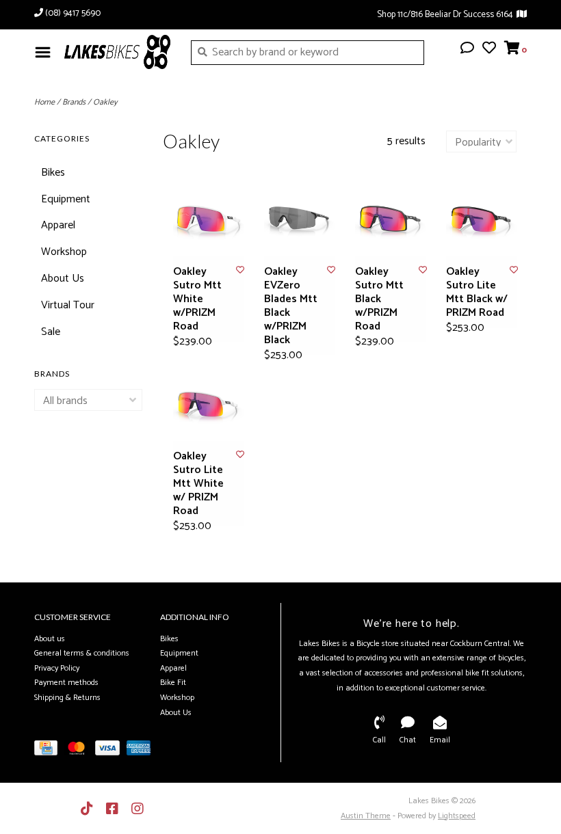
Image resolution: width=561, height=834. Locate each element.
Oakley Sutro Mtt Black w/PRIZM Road (379, 299)
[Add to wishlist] (240, 270)
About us (49, 638)
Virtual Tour (67, 305)
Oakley (105, 102)
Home (44, 102)
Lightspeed (456, 815)
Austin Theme (366, 815)
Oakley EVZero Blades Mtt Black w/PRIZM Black (290, 306)
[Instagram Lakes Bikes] (137, 809)
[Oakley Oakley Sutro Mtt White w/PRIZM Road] (208, 221)
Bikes (53, 172)
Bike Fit (173, 682)
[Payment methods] (49, 750)
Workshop (64, 252)
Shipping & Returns (67, 697)
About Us (62, 278)
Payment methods (66, 682)
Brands (74, 102)
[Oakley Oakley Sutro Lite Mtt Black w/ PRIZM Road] (481, 221)
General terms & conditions (81, 653)
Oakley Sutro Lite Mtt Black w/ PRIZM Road (477, 292)
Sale (50, 332)
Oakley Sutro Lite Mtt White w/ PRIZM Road (198, 484)
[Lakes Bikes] (117, 52)
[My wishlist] (489, 49)
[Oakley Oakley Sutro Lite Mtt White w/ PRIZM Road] (208, 406)
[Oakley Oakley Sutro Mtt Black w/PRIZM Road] (390, 221)
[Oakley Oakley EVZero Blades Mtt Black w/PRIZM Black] (299, 221)
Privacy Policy (56, 668)
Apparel (58, 225)
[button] (467, 49)
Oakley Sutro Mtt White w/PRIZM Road (197, 299)
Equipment (65, 199)
